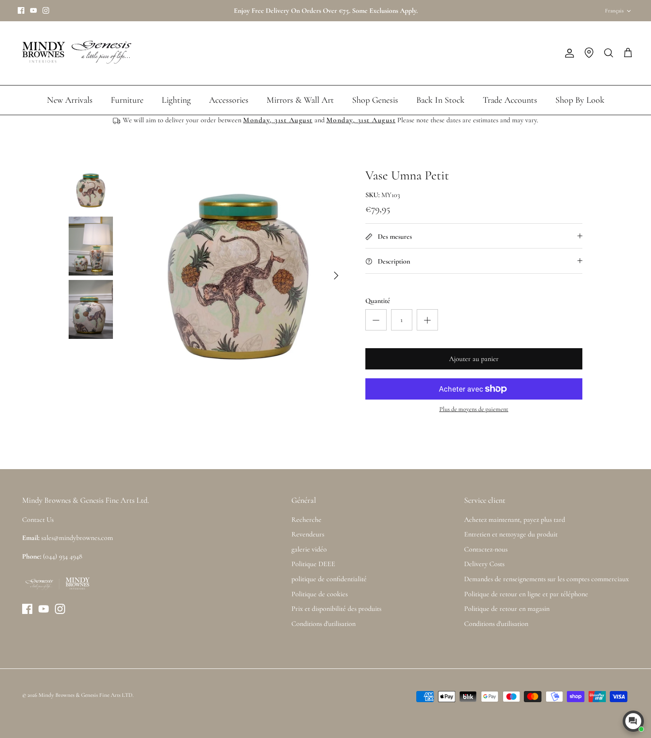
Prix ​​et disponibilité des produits (336, 608)
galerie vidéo (309, 549)
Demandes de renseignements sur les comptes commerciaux (546, 579)
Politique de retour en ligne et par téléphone (526, 594)
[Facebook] (21, 10)
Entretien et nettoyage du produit (511, 534)
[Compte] (568, 53)
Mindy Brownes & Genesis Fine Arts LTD (85, 695)
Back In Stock (440, 100)
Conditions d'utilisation (323, 623)
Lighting (176, 100)
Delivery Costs (484, 563)
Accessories (228, 100)
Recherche (306, 519)
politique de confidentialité (329, 579)
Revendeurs (307, 534)
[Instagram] (46, 10)
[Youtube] (33, 10)
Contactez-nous (486, 549)
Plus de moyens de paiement (473, 409)
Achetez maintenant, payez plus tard (514, 519)
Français (614, 10)
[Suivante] (336, 275)
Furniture (127, 100)
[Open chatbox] (633, 721)
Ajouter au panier (474, 358)
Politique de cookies (319, 594)
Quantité (377, 300)
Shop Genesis (375, 100)
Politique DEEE (313, 563)
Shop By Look (579, 100)
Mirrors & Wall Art (300, 100)
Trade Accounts (510, 100)
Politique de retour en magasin (507, 608)
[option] (238, 275)
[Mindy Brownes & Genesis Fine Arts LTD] (75, 53)
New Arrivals (70, 100)
